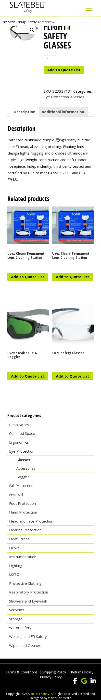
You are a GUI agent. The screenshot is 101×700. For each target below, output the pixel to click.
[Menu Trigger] (89, 10)
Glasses (77, 96)
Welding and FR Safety (28, 636)
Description (24, 111)
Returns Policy (82, 672)
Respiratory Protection (28, 592)
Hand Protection (23, 512)
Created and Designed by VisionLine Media (62, 696)
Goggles (22, 477)
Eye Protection (56, 96)
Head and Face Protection (31, 521)
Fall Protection (21, 485)
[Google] (84, 681)
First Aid (16, 494)
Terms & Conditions (22, 672)
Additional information (63, 111)
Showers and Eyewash (28, 601)
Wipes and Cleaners (25, 645)
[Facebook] (75, 681)
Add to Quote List (64, 69)
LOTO (14, 574)
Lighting (15, 565)
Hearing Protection (25, 529)
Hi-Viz (14, 547)
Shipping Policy (54, 672)
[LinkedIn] (93, 681)
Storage (16, 618)
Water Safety (20, 627)
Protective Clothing (25, 583)
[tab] (24, 112)
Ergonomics (19, 442)
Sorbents (17, 609)
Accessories (25, 468)
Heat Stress (19, 538)
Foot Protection (22, 503)
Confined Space (22, 433)
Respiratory (19, 424)
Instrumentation (22, 556)
